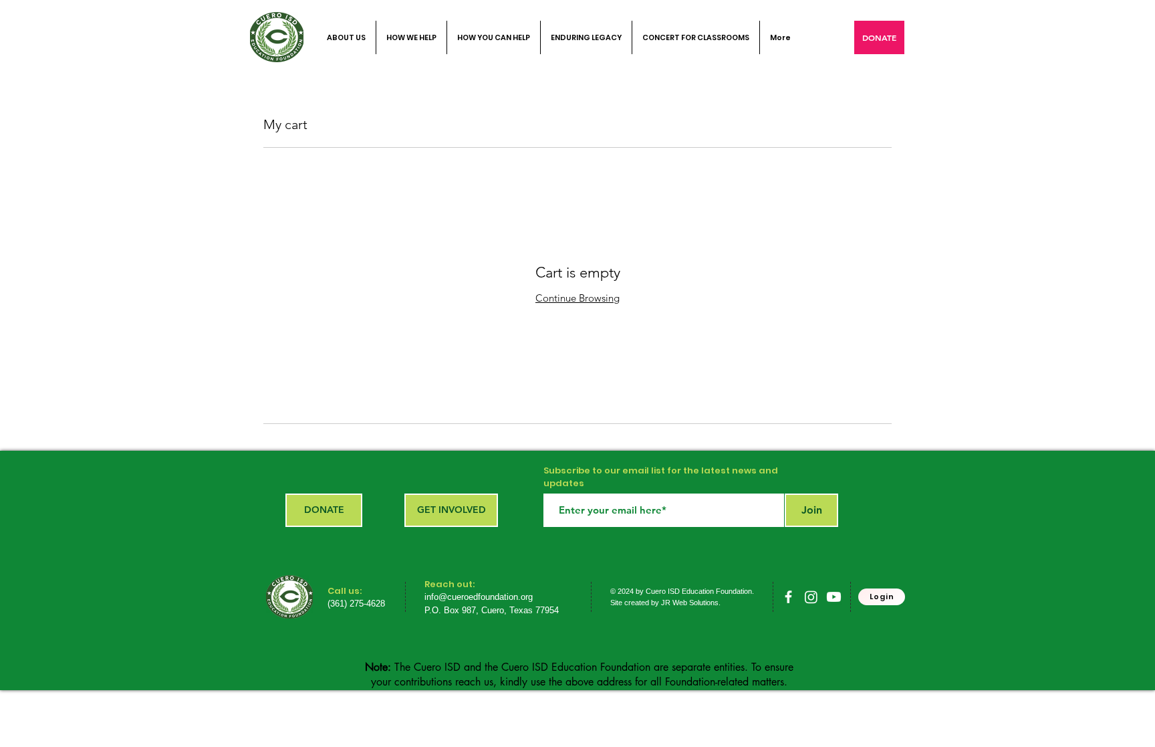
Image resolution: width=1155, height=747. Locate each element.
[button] (879, 37)
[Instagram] (811, 597)
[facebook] (788, 597)
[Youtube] (833, 597)
